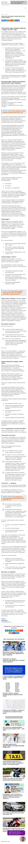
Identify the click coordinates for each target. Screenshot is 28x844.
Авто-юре (4, 2)
